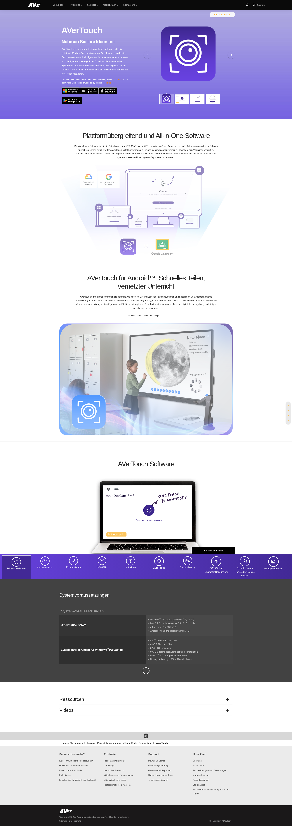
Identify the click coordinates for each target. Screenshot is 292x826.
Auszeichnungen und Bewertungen (209, 770)
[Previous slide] (147, 55)
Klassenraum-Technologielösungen (76, 761)
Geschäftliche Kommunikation (73, 765)
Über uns (197, 761)
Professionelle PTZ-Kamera (117, 785)
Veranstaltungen (201, 775)
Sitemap (63, 821)
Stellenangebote (201, 785)
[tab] (288, 405)
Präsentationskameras (114, 761)
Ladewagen (109, 765)
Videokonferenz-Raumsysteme (119, 775)
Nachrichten (198, 765)
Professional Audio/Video (71, 770)
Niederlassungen (201, 780)
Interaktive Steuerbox (114, 770)
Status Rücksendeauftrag (160, 775)
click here (117, 79)
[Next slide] (231, 55)
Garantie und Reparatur (159, 770)
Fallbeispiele (65, 775)
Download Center (156, 761)
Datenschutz (75, 821)
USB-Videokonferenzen (115, 780)
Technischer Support (158, 780)
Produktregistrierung (158, 765)
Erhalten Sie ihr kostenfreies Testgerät (77, 780)
